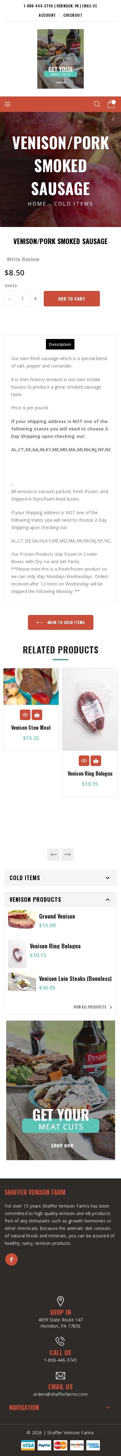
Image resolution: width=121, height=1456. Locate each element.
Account (47, 15)
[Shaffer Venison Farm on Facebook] (11, 1259)
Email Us (89, 5)
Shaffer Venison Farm (35, 1192)
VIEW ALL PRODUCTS (94, 1007)
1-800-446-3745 (60, 1360)
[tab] (60, 344)
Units (11, 285)
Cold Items (73, 203)
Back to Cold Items (65, 622)
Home (37, 203)
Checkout (72, 15)
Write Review (23, 259)
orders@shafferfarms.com (60, 1394)
